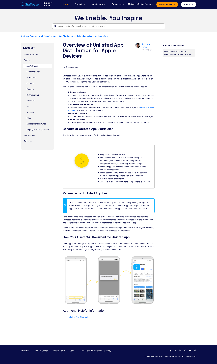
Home (65, 4)
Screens (30, 112)
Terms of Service (41, 351)
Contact (73, 351)
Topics (27, 60)
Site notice (25, 351)
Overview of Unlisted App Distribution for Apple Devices (177, 53)
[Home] (30, 4)
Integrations (29, 135)
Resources (117, 4)
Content (30, 83)
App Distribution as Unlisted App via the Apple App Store (84, 36)
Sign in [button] (187, 4)
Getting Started (31, 54)
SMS (28, 106)
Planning (30, 89)
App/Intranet (51, 36)
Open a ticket (165, 4)
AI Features (31, 77)
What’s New (97, 4)
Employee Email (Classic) (37, 129)
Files (28, 118)
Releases (28, 141)
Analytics (30, 100)
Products (79, 4)
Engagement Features (36, 124)
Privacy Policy (59, 351)
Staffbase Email (33, 72)
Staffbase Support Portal (32, 36)
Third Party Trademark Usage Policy (96, 351)
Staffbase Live (32, 95)
